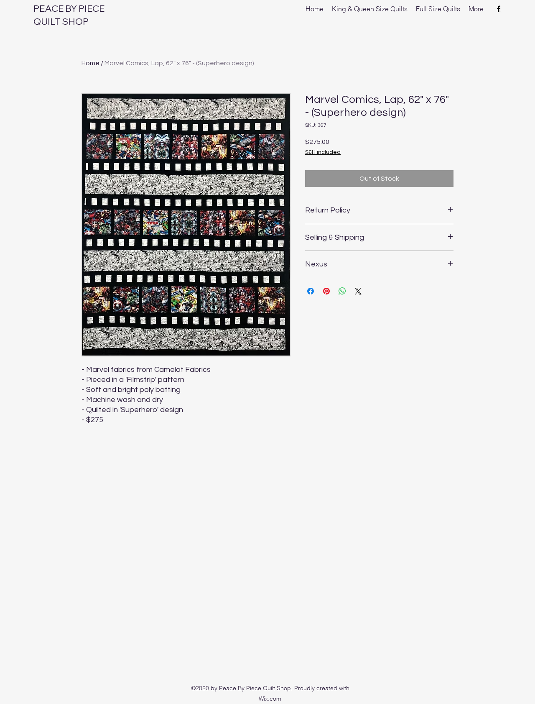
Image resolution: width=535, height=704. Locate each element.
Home (90, 63)
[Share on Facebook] (311, 291)
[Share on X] (358, 291)
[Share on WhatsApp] (342, 291)
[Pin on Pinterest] (326, 291)
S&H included (323, 152)
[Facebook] (498, 9)
